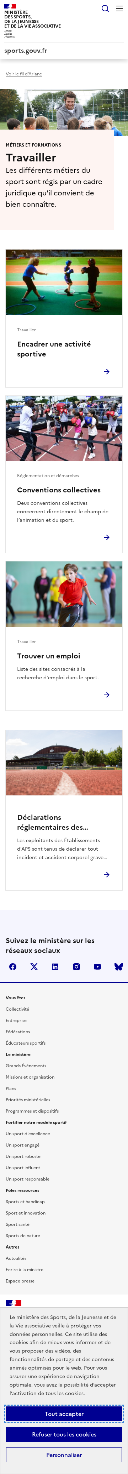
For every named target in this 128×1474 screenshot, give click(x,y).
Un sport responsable (27, 1179)
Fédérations (18, 1032)
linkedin (55, 967)
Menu (119, 8)
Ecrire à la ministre (24, 1270)
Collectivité (17, 1009)
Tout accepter (64, 1414)
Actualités (16, 1258)
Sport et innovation (26, 1213)
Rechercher (105, 8)
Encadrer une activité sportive (54, 349)
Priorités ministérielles (28, 1100)
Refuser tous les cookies (64, 1434)
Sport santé (18, 1224)
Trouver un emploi (48, 656)
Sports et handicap (25, 1202)
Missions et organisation (30, 1077)
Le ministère (18, 1054)
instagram (76, 967)
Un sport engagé (22, 1145)
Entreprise (16, 1020)
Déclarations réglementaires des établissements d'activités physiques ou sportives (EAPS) (62, 822)
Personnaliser (64, 1455)
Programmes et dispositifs (32, 1111)
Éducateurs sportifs (26, 1043)
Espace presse (20, 1281)
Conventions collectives (59, 490)
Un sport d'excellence (28, 1134)
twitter (34, 967)
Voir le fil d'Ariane (24, 74)
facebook (13, 967)
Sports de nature (23, 1236)
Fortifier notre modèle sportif (36, 1122)
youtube (97, 967)
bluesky (119, 967)
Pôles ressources (22, 1190)
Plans (11, 1088)
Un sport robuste (23, 1156)
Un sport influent (23, 1168)
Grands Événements (26, 1066)
